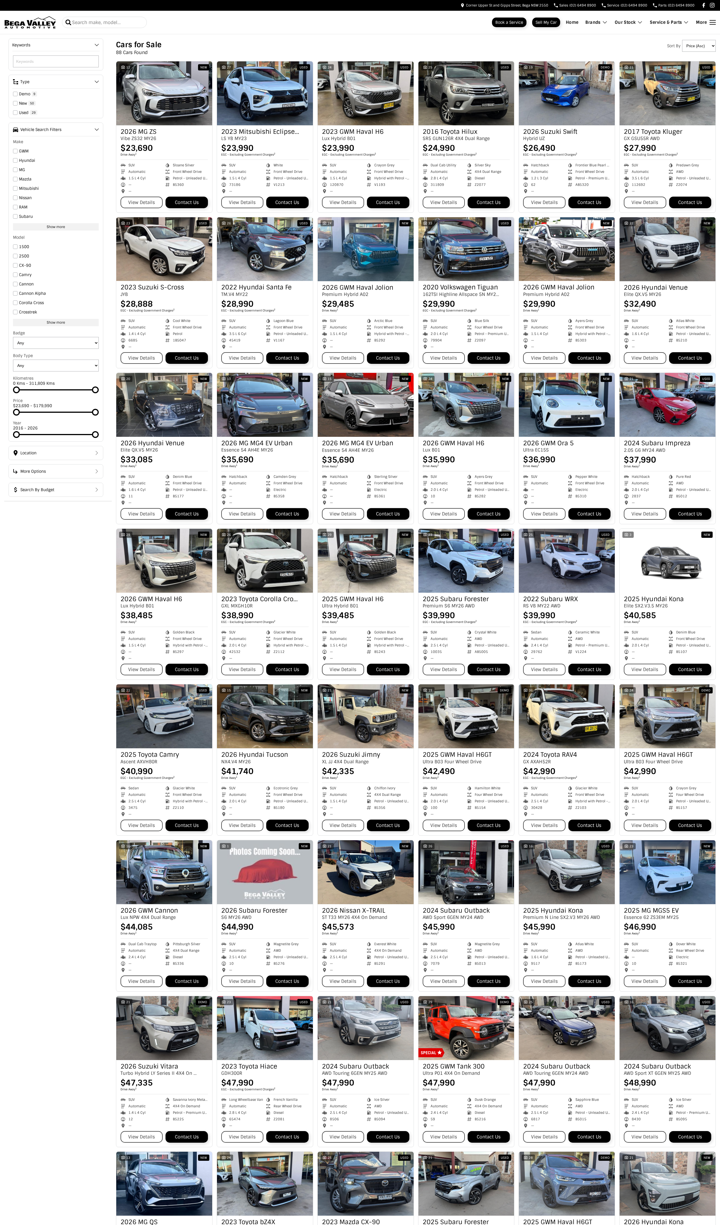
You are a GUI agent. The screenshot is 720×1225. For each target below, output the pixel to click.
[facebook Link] (703, 5)
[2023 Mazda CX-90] (366, 1184)
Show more (56, 227)
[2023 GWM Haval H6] (366, 93)
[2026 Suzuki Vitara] (164, 1028)
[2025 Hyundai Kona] (667, 561)
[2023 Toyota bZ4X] (265, 1184)
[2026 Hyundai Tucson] (265, 716)
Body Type (23, 355)
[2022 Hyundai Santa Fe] (265, 249)
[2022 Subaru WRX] (567, 561)
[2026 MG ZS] (164, 93)
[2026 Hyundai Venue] (667, 249)
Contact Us (187, 202)
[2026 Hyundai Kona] (667, 1184)
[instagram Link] (712, 5)
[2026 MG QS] (164, 1184)
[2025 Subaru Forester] (466, 561)
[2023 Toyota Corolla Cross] (265, 561)
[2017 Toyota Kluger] (667, 93)
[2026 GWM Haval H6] (466, 405)
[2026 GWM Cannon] (164, 872)
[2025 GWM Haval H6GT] (466, 716)
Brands (592, 22)
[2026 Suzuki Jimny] (366, 716)
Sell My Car (546, 22)
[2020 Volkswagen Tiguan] (466, 249)
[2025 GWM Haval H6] (366, 561)
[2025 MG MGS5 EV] (667, 872)
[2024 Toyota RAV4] (567, 716)
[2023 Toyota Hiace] (265, 1028)
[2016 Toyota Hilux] (466, 93)
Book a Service (509, 22)
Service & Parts (666, 22)
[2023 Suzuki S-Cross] (164, 249)
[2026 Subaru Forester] (265, 872)
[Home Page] (30, 22)
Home (572, 22)
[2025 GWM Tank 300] (466, 1028)
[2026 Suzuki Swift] (567, 93)
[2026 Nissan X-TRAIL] (366, 872)
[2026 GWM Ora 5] (567, 405)
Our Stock (625, 22)
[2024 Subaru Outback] (466, 872)
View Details (141, 202)
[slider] (16, 389)
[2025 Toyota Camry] (164, 716)
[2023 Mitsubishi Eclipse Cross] (265, 93)
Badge (19, 333)
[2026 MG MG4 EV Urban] (265, 405)
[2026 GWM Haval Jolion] (366, 249)
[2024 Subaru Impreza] (667, 405)
